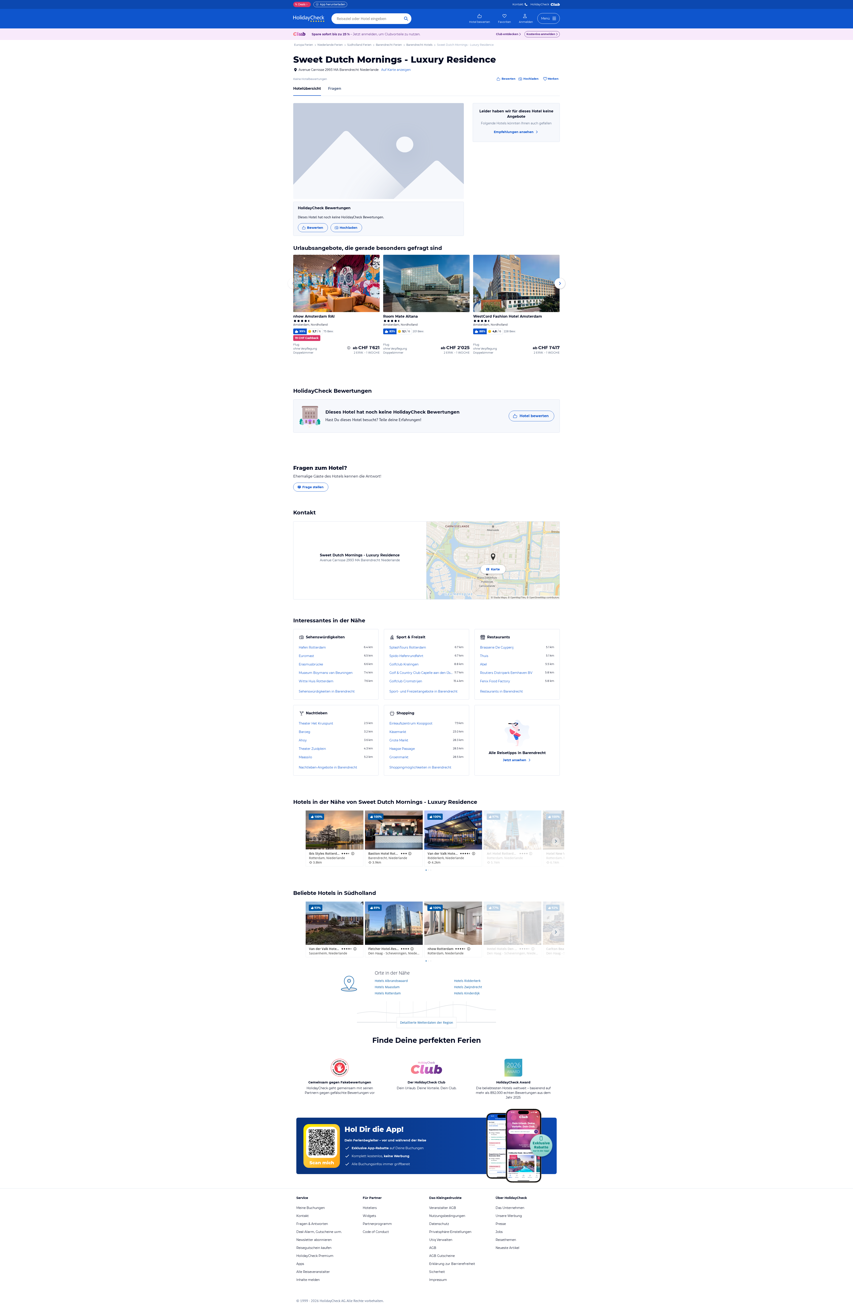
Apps (300, 1264)
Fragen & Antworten (312, 1224)
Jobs (499, 1232)
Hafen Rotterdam (312, 647)
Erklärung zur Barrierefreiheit (452, 1264)
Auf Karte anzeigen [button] (396, 70)
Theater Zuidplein (312, 749)
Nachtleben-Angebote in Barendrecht (328, 767)
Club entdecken (507, 34)
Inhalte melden (308, 1280)
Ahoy (303, 740)
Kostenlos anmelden (540, 34)
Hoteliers (370, 1208)
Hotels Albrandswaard (391, 981)
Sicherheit (437, 1272)
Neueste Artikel (507, 1248)
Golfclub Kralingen (404, 664)
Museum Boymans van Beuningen (326, 673)
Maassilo (305, 757)
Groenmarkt (399, 757)
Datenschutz (439, 1224)
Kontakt (517, 4)
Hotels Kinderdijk (467, 993)
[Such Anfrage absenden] (406, 18)
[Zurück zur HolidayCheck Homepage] (308, 18)
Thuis (484, 656)
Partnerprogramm (377, 1224)
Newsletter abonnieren (314, 1240)
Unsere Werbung (509, 1216)
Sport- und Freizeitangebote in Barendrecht (423, 691)
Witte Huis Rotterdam (316, 681)
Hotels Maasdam (387, 987)
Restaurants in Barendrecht (501, 691)
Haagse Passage (402, 749)
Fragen (334, 88)
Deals (300, 4)
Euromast (306, 656)
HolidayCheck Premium (314, 1256)
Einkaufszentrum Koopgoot (410, 723)
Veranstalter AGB (442, 1208)
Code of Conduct (376, 1232)
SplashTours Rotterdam (407, 647)
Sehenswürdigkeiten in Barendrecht (327, 691)
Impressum (438, 1280)
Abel (483, 664)
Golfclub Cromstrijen (405, 681)
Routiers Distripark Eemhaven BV (506, 673)
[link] (479, 18)
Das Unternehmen (510, 1208)
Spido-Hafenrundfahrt (406, 656)
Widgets (369, 1216)
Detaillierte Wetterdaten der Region (426, 1022)
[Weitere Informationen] (349, 348)
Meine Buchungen (310, 1208)
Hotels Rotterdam (388, 993)
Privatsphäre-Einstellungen (450, 1232)
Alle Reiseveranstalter (313, 1272)
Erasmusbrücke (311, 664)
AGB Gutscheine (442, 1256)
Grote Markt (398, 740)
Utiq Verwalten (440, 1240)
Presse (501, 1224)
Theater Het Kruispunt (316, 723)
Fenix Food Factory (495, 681)
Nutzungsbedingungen (447, 1216)
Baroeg (304, 732)
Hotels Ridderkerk (467, 981)
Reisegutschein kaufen (313, 1248)
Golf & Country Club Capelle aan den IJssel (421, 673)
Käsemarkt (397, 732)
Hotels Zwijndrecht (468, 987)
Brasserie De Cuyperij (497, 647)
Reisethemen (506, 1240)
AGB (432, 1248)
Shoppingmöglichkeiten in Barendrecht (420, 767)
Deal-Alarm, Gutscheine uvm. (319, 1232)
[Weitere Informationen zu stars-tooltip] (352, 853)
